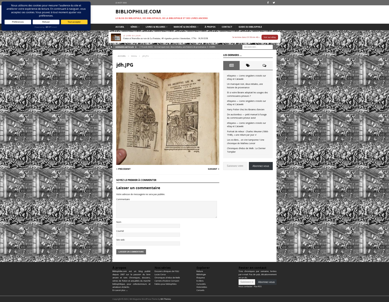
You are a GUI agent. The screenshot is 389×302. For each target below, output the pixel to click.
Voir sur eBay (270, 37)
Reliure (199, 271)
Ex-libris (200, 280)
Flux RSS (258, 286)
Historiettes (201, 287)
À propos (210, 26)
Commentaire (123, 199)
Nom (118, 222)
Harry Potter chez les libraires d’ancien (245, 109)
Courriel (120, 230)
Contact (227, 26)
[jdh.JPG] (167, 163)
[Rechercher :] (257, 46)
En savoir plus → (120, 290)
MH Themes (166, 299)
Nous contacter (246, 286)
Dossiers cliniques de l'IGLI (167, 271)
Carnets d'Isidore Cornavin (167, 280)
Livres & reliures (155, 26)
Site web (120, 239)
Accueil (119, 26)
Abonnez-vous (261, 166)
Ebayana (200, 277)
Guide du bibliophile (250, 26)
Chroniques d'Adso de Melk (167, 277)
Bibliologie (201, 274)
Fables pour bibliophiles (166, 284)
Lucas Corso (160, 274)
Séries (134, 26)
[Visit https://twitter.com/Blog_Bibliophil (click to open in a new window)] (274, 2)
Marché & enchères (185, 26)
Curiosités (201, 284)
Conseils (200, 290)
